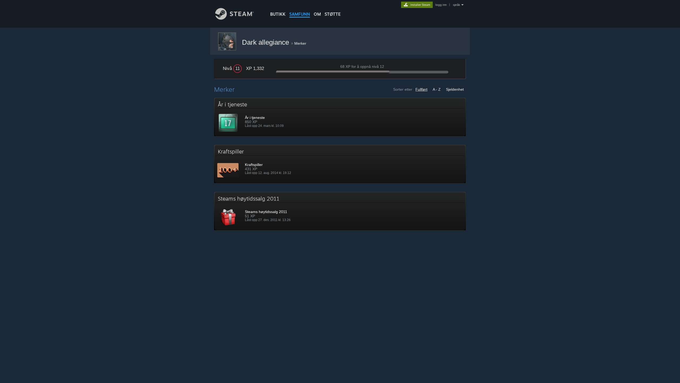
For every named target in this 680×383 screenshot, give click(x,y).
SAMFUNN (299, 14)
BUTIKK (278, 14)
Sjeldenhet (455, 89)
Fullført (421, 89)
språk (456, 5)
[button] (340, 117)
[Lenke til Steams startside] (234, 18)
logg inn (441, 5)
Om (317, 14)
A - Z (437, 89)
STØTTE (333, 14)
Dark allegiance (266, 42)
